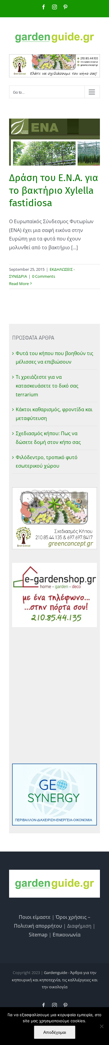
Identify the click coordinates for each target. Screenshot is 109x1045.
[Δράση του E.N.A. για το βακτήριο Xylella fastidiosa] (54, 142)
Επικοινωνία (67, 934)
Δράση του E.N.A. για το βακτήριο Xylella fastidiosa (53, 190)
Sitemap (38, 934)
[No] (101, 1026)
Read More (19, 283)
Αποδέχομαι (54, 1032)
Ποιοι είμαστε (35, 917)
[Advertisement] (54, 695)
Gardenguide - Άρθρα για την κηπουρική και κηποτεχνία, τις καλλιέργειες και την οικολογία (54, 980)
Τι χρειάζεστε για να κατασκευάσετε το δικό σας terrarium (47, 386)
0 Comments (43, 276)
